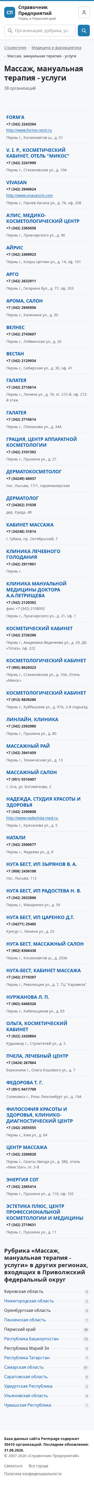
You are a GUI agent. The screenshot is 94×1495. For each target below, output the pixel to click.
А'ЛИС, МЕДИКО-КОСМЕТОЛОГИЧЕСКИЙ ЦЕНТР (42, 218)
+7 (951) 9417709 (21, 1089)
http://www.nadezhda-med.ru (32, 817)
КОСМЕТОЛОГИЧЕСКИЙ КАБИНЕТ (46, 660)
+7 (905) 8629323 (21, 667)
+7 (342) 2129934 (21, 360)
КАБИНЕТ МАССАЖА (30, 524)
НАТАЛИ (16, 837)
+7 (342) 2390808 (21, 811)
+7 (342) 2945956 (21, 307)
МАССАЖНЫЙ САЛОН (31, 772)
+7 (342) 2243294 (21, 124)
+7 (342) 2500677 (21, 844)
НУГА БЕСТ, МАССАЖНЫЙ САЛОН (45, 944)
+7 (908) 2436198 (21, 871)
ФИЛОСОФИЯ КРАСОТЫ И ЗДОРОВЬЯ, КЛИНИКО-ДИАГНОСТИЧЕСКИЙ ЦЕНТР (39, 1115)
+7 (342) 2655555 (21, 1127)
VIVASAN (16, 182)
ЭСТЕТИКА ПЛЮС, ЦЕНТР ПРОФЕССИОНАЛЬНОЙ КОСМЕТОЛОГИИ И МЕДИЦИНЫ (44, 1212)
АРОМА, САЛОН (24, 301)
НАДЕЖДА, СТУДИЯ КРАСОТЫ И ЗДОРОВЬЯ (43, 802)
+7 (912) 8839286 (21, 699)
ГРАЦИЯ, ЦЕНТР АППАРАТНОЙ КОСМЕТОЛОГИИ (41, 442)
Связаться (13, 1465)
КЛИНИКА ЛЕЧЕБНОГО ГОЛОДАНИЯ (33, 554)
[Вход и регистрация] (84, 12)
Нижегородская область (29, 1301)
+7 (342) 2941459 (21, 752)
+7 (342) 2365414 (21, 1186)
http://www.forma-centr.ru (29, 130)
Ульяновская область (26, 1395)
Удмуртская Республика (28, 1386)
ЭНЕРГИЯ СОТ (22, 1179)
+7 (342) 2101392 (21, 451)
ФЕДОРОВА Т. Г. (24, 1082)
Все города (38, 1465)
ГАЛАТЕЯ (16, 380)
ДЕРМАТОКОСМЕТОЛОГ (34, 471)
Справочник (15, 47)
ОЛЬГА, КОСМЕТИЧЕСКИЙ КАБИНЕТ (36, 1026)
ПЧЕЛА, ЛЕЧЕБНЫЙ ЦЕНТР (37, 1056)
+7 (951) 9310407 (21, 779)
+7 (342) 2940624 (21, 189)
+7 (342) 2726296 (21, 635)
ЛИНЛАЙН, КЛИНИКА (32, 719)
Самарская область (24, 1367)
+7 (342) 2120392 (21, 602)
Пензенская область (25, 1320)
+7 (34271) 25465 (21, 923)
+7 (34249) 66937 (21, 478)
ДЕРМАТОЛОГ (22, 498)
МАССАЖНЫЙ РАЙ (28, 746)
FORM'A (15, 117)
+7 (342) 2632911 (21, 280)
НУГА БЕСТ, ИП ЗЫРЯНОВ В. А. (41, 864)
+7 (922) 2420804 (21, 1036)
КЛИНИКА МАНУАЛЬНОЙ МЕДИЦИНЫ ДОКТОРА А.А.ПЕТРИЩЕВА (36, 589)
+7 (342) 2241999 (21, 162)
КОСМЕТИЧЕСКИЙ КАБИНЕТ (39, 628)
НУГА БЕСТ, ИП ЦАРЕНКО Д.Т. (40, 917)
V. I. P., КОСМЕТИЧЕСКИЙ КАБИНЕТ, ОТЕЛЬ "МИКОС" (37, 153)
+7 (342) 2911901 (21, 563)
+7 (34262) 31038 (21, 504)
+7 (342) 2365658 (21, 227)
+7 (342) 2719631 (21, 1224)
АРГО (12, 274)
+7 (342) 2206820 (21, 1154)
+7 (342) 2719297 (21, 977)
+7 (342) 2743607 (21, 334)
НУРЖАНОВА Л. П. (27, 997)
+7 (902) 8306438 (21, 950)
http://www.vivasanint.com (29, 195)
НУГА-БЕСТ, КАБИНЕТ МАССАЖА (43, 970)
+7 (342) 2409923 (21, 254)
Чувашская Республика (27, 1405)
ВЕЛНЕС (15, 327)
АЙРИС (14, 247)
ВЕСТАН (15, 353)
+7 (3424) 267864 (21, 1062)
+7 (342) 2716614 (21, 387)
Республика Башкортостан (31, 1339)
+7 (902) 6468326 (21, 1003)
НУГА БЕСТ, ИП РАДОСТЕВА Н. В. (43, 890)
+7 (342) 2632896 (21, 897)
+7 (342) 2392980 (21, 726)
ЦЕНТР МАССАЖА (26, 1147)
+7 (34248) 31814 (21, 531)
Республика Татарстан (27, 1358)
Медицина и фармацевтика (56, 47)
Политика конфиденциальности (33, 1473)
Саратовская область (26, 1376)
